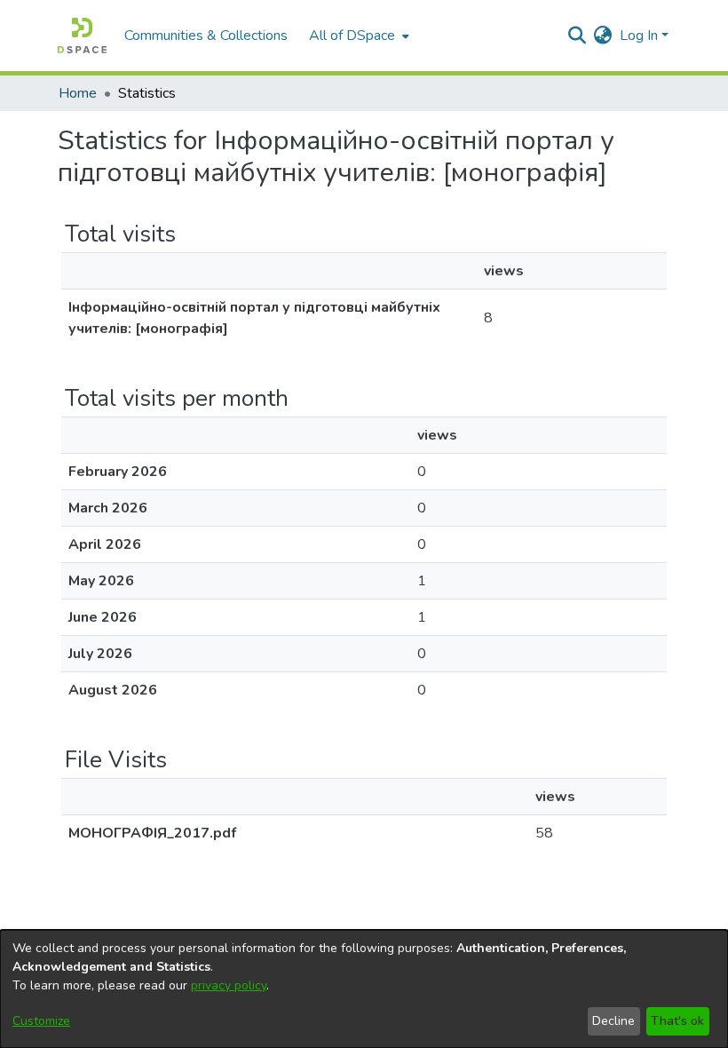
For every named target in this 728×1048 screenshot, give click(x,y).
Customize (41, 1020)
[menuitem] (357, 35)
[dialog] (364, 989)
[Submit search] (577, 35)
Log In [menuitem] (639, 35)
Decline (613, 1020)
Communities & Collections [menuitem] (206, 35)
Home (78, 93)
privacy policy (228, 985)
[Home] (82, 35)
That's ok (677, 1020)
